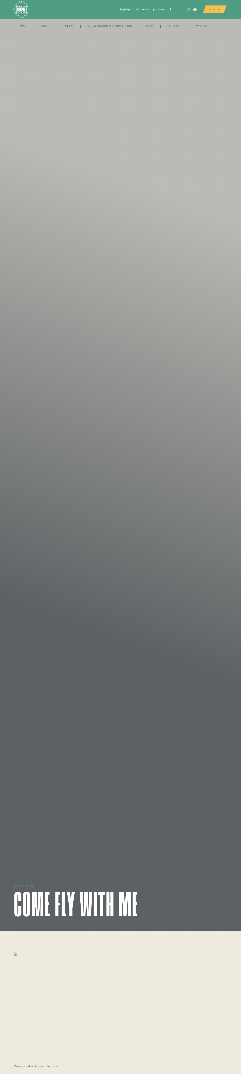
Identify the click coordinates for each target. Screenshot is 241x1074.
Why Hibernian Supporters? (109, 26)
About (46, 26)
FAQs (150, 26)
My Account (204, 26)
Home (23, 26)
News (69, 26)
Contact (174, 26)
